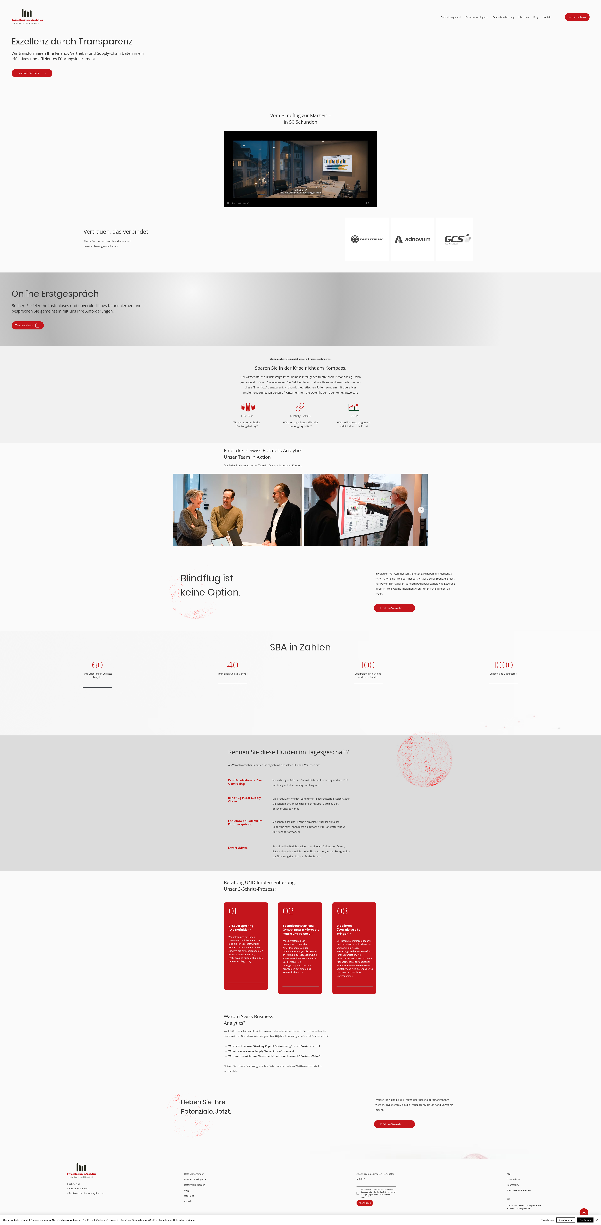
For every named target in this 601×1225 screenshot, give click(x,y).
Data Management (194, 1173)
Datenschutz (513, 1179)
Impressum (513, 1184)
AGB (509, 1173)
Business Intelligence (195, 1179)
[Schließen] (597, 1219)
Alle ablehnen (566, 1220)
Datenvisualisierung (194, 1184)
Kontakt (188, 1201)
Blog (186, 1190)
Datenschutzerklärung (184, 1220)
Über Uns (189, 1195)
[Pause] (228, 203)
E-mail (361, 1178)
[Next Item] (466, 239)
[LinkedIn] (509, 1199)
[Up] (583, 1212)
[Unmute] (233, 203)
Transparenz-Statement (518, 1190)
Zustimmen (585, 1220)
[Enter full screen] (373, 203)
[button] (523, 17)
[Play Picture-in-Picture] (368, 203)
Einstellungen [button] (547, 1220)
